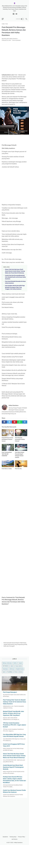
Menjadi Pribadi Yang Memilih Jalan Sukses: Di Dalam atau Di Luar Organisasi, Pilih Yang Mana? (13, 713)
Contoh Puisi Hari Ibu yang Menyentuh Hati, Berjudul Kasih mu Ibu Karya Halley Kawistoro (15, 277)
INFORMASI (6, 666)
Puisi (16, 672)
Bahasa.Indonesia (7, 663)
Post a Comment (16, 40)
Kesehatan (5, 669)
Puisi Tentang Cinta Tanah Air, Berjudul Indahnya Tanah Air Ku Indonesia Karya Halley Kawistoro (14, 702)
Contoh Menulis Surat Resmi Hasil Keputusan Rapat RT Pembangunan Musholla (13, 767)
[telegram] (24, 422)
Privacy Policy (21, 836)
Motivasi (12, 669)
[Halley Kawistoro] (14, 3)
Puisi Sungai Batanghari (10, 692)
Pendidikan (10, 672)
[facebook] (4, 422)
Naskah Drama (20, 669)
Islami (11, 666)
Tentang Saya (13, 836)
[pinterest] (14, 422)
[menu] (4, 19)
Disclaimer (5, 836)
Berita (15, 663)
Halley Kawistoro (18, 842)
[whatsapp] (19, 422)
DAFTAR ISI (14, 839)
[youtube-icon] (16, 14)
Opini (4, 672)
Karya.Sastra (18, 666)
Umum (20, 672)
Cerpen (20, 663)
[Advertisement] (14, 57)
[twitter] (9, 422)
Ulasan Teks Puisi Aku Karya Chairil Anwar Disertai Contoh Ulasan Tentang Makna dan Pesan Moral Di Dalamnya (15, 271)
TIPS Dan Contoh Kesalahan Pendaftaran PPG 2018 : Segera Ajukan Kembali (14, 725)
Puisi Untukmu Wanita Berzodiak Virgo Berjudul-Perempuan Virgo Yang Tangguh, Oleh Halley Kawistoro (15, 287)
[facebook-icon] (13, 14)
